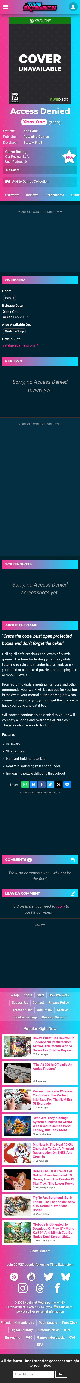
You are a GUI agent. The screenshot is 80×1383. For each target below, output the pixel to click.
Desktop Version (54, 1017)
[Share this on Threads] (58, 784)
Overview (12, 195)
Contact (38, 1003)
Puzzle (9, 298)
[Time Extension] (40, 7)
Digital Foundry (22, 1330)
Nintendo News (48, 1330)
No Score (13, 170)
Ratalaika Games (36, 137)
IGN (67, 1330)
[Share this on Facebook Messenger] (67, 784)
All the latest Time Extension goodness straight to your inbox (40, 1363)
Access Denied (40, 115)
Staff (40, 995)
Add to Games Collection (29, 181)
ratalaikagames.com (19, 345)
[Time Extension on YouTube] (31, 1277)
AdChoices (65, 1307)
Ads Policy (44, 1010)
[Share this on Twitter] (50, 784)
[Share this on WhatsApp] (25, 784)
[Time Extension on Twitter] (48, 1277)
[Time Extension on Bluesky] (65, 1277)
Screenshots (55, 195)
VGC (29, 1337)
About (27, 995)
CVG (72, 1337)
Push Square (48, 1323)
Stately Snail (33, 142)
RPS (40, 1345)
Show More (39, 1251)
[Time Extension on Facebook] (57, 1289)
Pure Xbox (69, 1323)
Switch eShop (14, 331)
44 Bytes (46, 1307)
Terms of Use (22, 1010)
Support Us (20, 1003)
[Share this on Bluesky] (33, 784)
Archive (62, 1010)
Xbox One (31, 131)
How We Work (59, 995)
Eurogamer (13, 1337)
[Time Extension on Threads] (40, 1289)
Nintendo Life (24, 1323)
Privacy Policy (58, 1003)
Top (16, 995)
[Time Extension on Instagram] (22, 1289)
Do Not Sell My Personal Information (40, 1311)
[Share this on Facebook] (42, 784)
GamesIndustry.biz (51, 1337)
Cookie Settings (26, 1017)
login (60, 906)
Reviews (32, 195)
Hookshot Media (35, 1302)
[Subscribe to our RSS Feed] (14, 1277)
